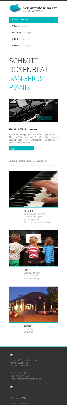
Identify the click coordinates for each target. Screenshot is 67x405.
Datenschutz (28, 403)
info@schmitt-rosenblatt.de (29, 378)
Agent (21, 45)
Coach (21, 39)
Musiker (22, 32)
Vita (20, 26)
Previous (48, 118)
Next (41, 118)
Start (20, 19)
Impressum (15, 403)
